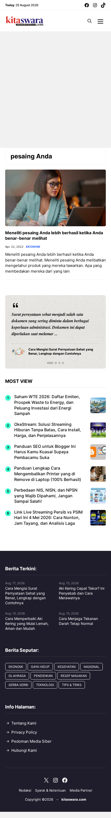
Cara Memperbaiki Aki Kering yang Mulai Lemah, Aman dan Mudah (27, 623)
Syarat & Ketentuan (50, 790)
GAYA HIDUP (40, 667)
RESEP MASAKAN (74, 676)
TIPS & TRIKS (72, 685)
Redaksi (25, 790)
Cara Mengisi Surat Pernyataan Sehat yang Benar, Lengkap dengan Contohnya (25, 595)
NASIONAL (91, 667)
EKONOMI (33, 246)
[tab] (50, 363)
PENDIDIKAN (43, 676)
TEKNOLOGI (45, 685)
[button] (89, 20)
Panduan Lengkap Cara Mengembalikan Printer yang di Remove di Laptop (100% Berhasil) (47, 473)
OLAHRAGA (17, 676)
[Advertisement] (55, 89)
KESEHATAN (67, 667)
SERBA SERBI (18, 685)
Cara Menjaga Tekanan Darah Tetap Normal (78, 621)
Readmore (23, 331)
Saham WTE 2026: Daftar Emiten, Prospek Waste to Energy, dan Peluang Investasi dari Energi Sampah (47, 405)
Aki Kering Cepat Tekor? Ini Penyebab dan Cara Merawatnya (81, 593)
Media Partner (81, 790)
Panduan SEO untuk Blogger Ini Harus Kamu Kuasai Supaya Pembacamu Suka (45, 452)
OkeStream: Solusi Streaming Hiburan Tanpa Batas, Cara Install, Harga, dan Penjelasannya (47, 430)
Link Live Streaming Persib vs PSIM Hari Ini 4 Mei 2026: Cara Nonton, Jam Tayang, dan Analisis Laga (48, 517)
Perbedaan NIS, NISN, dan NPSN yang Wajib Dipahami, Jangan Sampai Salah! (45, 495)
